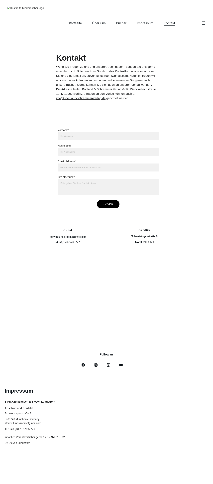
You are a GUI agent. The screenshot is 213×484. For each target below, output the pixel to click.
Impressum (145, 23)
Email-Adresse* (67, 161)
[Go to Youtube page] (121, 365)
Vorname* (63, 130)
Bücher (121, 23)
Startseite (75, 23)
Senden (108, 204)
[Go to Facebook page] (83, 365)
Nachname (64, 145)
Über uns (99, 23)
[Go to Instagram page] (96, 365)
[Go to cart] (203, 23)
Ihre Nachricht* (66, 177)
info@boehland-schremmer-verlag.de (81, 98)
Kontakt (169, 23)
